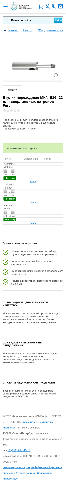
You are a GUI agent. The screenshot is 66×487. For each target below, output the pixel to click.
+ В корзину (10, 178)
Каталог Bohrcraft (26, 472)
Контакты (8, 467)
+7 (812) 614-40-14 (19, 450)
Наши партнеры (24, 467)
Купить (33, 181)
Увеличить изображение (56, 75)
